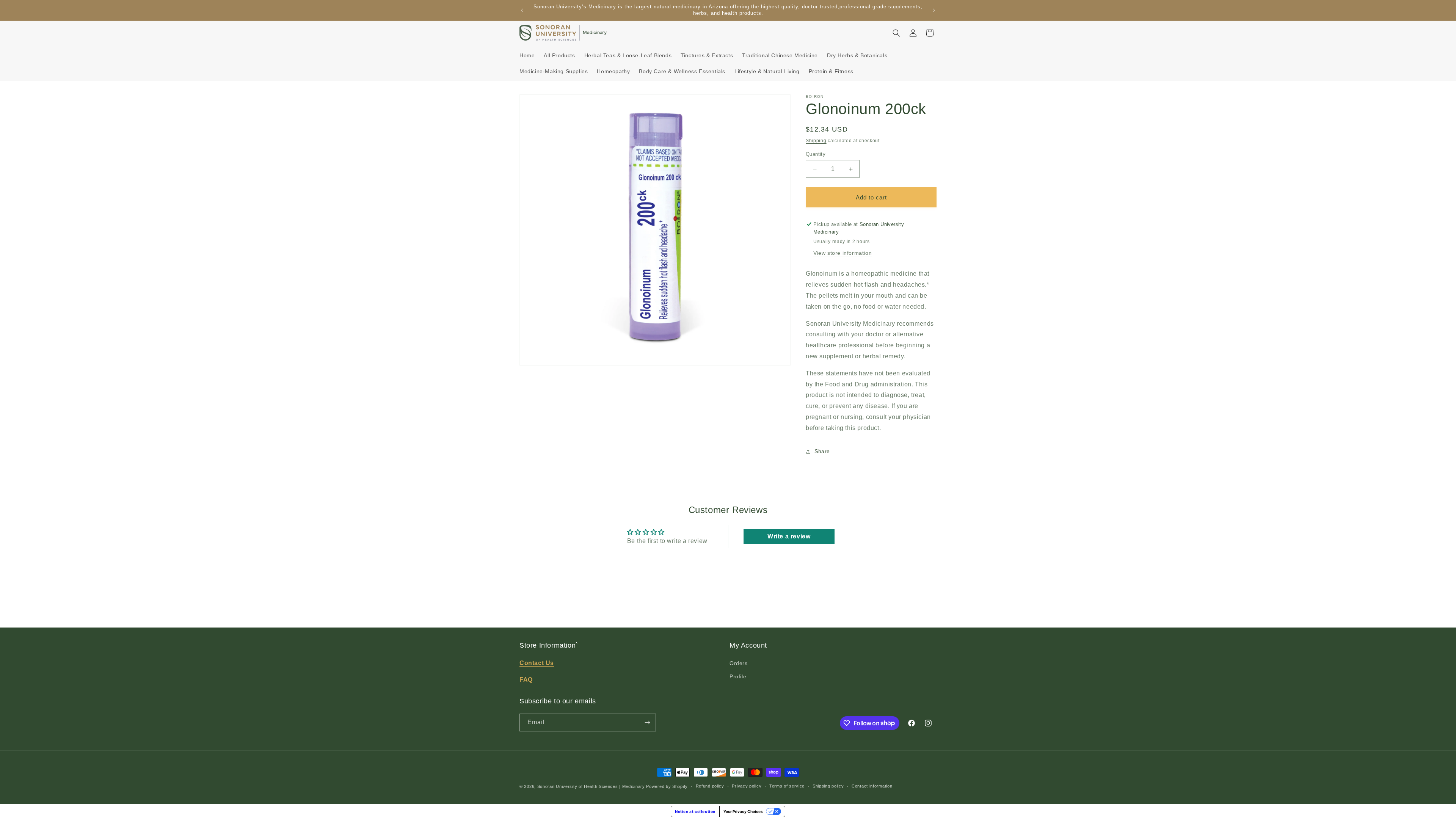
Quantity (815, 154)
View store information (842, 253)
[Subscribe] (647, 722)
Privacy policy (746, 786)
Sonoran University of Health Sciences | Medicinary (591, 786)
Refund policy (710, 786)
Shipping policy (828, 786)
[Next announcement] (934, 10)
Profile (738, 676)
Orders (739, 663)
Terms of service (787, 786)
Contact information (872, 786)
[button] (896, 33)
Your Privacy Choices (743, 811)
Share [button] (822, 451)
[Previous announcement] (522, 10)
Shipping (816, 140)
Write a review (788, 536)
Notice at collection (695, 811)
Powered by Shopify (667, 786)
